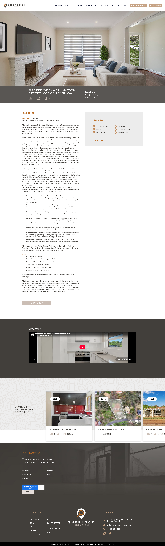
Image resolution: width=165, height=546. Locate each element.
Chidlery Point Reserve (41, 270)
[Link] (14, 5)
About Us (52, 519)
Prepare (35, 519)
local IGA (73, 146)
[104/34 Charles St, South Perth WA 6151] (105, 520)
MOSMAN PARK (35, 119)
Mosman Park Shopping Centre (45, 259)
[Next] (162, 48)
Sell (32, 527)
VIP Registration (54, 528)
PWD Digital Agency (99, 544)
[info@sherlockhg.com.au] (105, 525)
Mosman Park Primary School (43, 262)
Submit (28, 492)
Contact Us (53, 523)
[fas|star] (105, 534)
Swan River (41, 146)
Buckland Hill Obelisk (42, 265)
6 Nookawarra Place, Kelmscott (114, 429)
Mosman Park (61, 129)
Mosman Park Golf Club (42, 267)
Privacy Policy (110, 544)
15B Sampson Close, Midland (64, 429)
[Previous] (2, 48)
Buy (32, 523)
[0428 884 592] (105, 529)
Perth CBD (37, 256)
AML (49, 532)
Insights (35, 534)
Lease (33, 530)
